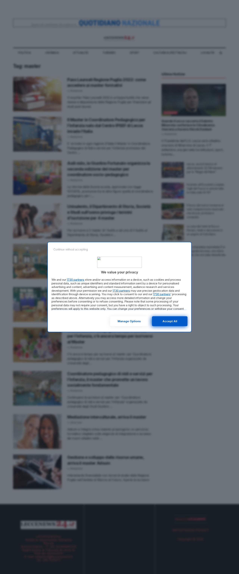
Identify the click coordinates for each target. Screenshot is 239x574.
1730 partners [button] (75, 279)
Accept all (169, 321)
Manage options (129, 321)
